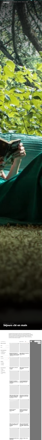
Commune (2, 356)
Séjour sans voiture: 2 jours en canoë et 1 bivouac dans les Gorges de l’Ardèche (14, 396)
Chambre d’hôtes (3, 370)
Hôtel (1, 373)
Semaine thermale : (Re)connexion (13, 410)
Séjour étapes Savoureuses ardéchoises (24, 368)
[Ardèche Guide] (6, 3)
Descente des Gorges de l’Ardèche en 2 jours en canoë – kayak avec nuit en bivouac (14, 354)
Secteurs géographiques (3, 350)
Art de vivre (2, 362)
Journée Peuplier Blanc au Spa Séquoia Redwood (24, 381)
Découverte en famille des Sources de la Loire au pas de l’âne (24, 396)
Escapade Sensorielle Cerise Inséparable (14, 438)
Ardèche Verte (2, 351)
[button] (31, 0)
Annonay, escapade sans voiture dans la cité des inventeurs (24, 410)
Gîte (1, 371)
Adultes (1, 345)
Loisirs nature (2, 363)
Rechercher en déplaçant (37, 341)
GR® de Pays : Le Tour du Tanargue (14, 368)
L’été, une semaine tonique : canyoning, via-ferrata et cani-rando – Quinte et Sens (24, 424)
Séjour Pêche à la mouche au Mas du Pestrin (24, 354)
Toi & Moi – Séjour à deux (24, 438)
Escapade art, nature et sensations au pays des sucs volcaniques (14, 382)
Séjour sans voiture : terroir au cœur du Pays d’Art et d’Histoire (14, 424)
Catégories (2, 361)
